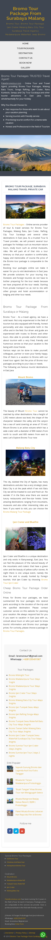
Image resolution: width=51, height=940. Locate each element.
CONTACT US (25, 58)
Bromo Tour (31, 411)
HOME (25, 43)
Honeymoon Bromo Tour (16, 865)
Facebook (10, 831)
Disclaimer (9, 933)
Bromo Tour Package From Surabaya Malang (28, 936)
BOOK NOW (25, 63)
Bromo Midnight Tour (19, 675)
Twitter (16, 831)
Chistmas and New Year (16, 862)
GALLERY (25, 67)
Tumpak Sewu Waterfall (16, 884)
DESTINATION (25, 53)
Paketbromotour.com (11, 83)
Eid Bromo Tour (12, 859)
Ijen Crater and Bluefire (25, 522)
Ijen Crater (11, 887)
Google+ (22, 831)
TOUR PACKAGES (25, 48)
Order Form (19, 924)
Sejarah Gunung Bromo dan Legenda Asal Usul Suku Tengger (28, 770)
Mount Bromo (25, 377)
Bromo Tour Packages (13, 224)
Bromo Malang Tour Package (17, 511)
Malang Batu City (25, 447)
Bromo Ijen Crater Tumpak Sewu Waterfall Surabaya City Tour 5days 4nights (25, 738)
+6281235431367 (32, 659)
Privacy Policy (21, 933)
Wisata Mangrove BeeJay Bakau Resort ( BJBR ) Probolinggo (27, 802)
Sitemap (32, 933)
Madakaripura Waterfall (16, 880)
